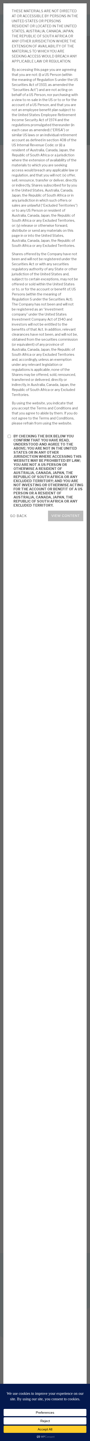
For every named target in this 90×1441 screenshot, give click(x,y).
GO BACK (18, 516)
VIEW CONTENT (65, 516)
